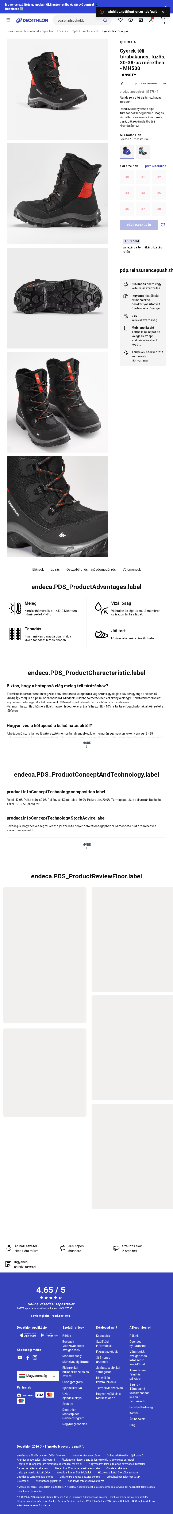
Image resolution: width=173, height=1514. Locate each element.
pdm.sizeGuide (155, 166)
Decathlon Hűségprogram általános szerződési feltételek (49, 1464)
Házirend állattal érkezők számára (118, 1472)
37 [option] (143, 209)
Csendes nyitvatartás (138, 1344)
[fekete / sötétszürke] (127, 152)
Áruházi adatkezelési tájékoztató (36, 1459)
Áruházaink (137, 1419)
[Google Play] (49, 1335)
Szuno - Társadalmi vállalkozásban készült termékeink (140, 1393)
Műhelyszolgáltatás (75, 1362)
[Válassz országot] (38, 1376)
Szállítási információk (104, 1344)
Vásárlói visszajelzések (86, 1455)
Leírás (55, 570)
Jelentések (23, 1481)
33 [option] (127, 193)
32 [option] (159, 177)
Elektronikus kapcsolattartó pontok (80, 1476)
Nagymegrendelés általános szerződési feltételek (117, 1464)
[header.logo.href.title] (32, 20)
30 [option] (127, 177)
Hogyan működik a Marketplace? (108, 1396)
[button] (86, 587)
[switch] (163, 224)
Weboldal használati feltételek (74, 1472)
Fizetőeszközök (107, 1351)
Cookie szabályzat (117, 1468)
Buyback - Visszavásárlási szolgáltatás (73, 1346)
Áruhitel (67, 1404)
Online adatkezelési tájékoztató (125, 1455)
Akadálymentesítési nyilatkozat (86, 1481)
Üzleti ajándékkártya (72, 1396)
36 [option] (127, 209)
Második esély (72, 1356)
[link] (50, 1316)
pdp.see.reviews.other (150, 83)
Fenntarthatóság (141, 1407)
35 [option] (159, 193)
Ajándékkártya (72, 1388)
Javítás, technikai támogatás (108, 1370)
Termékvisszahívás (109, 1388)
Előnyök (38, 570)
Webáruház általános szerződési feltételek (41, 1455)
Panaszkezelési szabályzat (33, 1468)
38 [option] (159, 209)
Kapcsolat (103, 1335)
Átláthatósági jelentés (48, 1481)
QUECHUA (128, 42)
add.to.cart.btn (138, 225)
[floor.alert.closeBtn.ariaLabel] (162, 11)
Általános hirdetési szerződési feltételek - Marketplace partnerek (98, 1459)
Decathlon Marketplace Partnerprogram (73, 1414)
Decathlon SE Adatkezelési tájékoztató (77, 1468)
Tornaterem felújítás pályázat (138, 1374)
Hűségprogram (72, 1382)
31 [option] (143, 177)
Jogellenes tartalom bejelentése (35, 1476)
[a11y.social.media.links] (20, 1357)
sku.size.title (129, 166)
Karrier (134, 1413)
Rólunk (134, 1335)
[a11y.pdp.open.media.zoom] (57, 89)
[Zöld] (143, 152)
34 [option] (143, 193)
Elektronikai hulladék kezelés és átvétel (75, 1372)
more (86, 742)
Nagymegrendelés (74, 1424)
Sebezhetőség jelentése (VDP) (124, 1476)
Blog (132, 1425)
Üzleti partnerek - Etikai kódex (33, 1472)
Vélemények (132, 570)
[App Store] (28, 1335)
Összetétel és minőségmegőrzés (91, 570)
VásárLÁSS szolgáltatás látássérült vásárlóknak (138, 1358)
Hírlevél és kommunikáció (106, 1380)
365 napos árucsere (103, 1360)
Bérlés (66, 1335)
